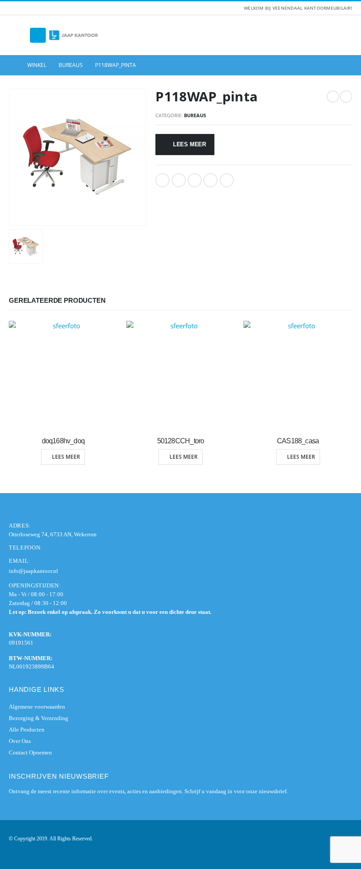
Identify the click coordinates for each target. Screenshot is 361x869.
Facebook (162, 180)
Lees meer (189, 144)
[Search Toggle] (17, 35)
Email (227, 180)
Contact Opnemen (30, 752)
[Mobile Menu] (38, 35)
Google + (210, 180)
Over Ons (20, 741)
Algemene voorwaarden (37, 706)
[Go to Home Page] (12, 65)
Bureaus (195, 115)
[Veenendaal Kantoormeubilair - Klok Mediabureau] (73, 35)
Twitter (179, 180)
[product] (63, 375)
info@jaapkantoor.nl (33, 571)
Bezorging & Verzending (38, 718)
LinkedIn (195, 180)
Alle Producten (26, 729)
